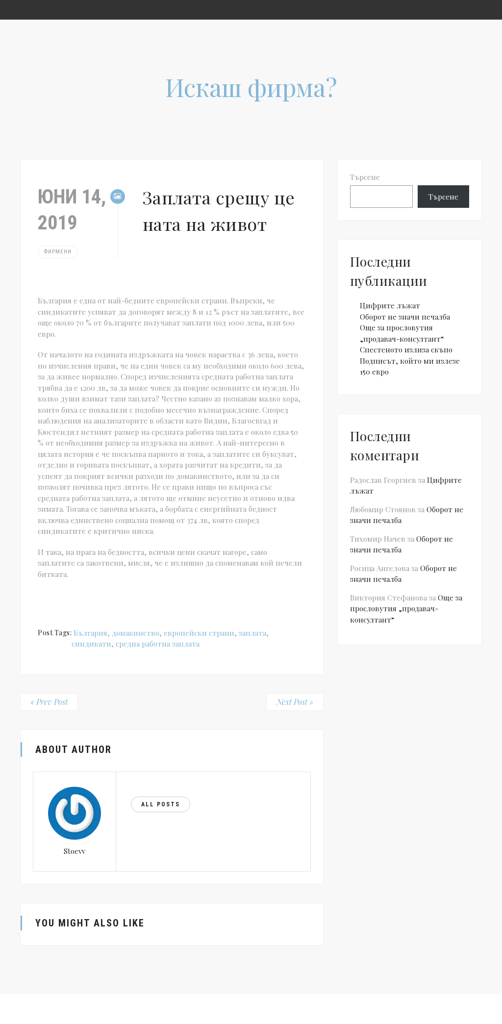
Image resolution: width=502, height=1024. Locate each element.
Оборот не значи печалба (405, 317)
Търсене (365, 177)
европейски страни (199, 633)
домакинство (135, 633)
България (90, 633)
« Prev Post (49, 702)
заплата (252, 633)
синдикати (91, 644)
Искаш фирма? (251, 87)
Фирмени (58, 252)
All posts (160, 804)
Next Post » (294, 702)
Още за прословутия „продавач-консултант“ (406, 608)
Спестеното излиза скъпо (406, 349)
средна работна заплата (158, 644)
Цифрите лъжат (390, 305)
